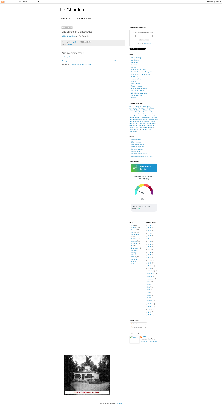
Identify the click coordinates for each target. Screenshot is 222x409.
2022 (149, 236)
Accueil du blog (136, 58)
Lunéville (154, 118)
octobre (150, 276)
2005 (149, 315)
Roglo (147, 127)
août (149, 281)
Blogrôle (134, 81)
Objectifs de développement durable (142, 156)
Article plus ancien (118, 61)
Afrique (133, 257)
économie (69, 44)
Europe (133, 238)
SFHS (138, 129)
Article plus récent (67, 61)
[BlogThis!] (83, 42)
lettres (133, 232)
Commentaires (137, 327)
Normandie (134, 259)
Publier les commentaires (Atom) (80, 64)
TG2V (150, 129)
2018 (149, 247)
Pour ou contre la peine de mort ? (141, 74)
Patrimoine (142, 125)
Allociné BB (135, 76)
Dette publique (135, 151)
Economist (146, 112)
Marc (144, 337)
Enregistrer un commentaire (73, 57)
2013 (149, 260)
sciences (134, 241)
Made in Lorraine (136, 86)
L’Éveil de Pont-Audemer (150, 114)
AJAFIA (132, 106)
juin (148, 287)
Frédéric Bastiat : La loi (138, 69)
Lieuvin (132, 118)
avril (148, 292)
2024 (149, 230)
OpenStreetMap (151, 123)
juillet (149, 284)
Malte (145, 120)
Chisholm (145, 110)
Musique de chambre (136, 121)
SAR (151, 127)
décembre (150, 271)
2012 (149, 263)
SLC (146, 129)
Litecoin (133, 67)
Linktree (137, 118)
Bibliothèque (150, 108)
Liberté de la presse (137, 147)
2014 (149, 258)
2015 (149, 255)
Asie (132, 245)
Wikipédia (133, 131)
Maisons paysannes (136, 120)
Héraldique (134, 62)
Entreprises (134, 248)
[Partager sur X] (85, 42)
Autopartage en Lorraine (139, 88)
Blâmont (132, 110)
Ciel (150, 110)
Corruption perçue (137, 149)
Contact (133, 98)
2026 (149, 225)
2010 (149, 268)
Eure (139, 114)
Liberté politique (136, 140)
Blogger (119, 403)
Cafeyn (138, 110)
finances (134, 250)
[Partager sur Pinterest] (90, 42)
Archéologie (133, 108)
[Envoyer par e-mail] (81, 42)
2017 (149, 249)
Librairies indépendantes (139, 93)
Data (140, 112)
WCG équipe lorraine (138, 91)
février (149, 298)
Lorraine (134, 227)
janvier (149, 300)
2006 (149, 312)
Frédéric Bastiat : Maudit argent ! (141, 72)
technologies (135, 234)
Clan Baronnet (135, 84)
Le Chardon (72, 9)
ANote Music (146, 106)
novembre (150, 273)
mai (148, 290)
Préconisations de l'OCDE (139, 154)
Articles (134, 324)
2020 (149, 241)
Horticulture (138, 116)
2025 (149, 228)
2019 (149, 244)
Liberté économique (137, 144)
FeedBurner (147, 43)
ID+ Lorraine (147, 116)
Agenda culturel (136, 79)
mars (149, 295)
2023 (149, 233)
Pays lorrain (150, 125)
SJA (142, 129)
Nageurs (146, 121)
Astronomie (141, 108)
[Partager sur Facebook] (87, 42)
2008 (149, 307)
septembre (150, 279)
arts (132, 225)
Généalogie (135, 60)
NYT (137, 123)
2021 (149, 239)
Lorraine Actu (146, 118)
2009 (149, 304)
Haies (131, 116)
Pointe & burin (134, 127)
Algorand (134, 65)
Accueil (93, 61)
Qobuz (142, 127)
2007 (149, 309)
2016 (149, 252)
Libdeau (154, 116)
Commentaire (134, 112)
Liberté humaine (136, 142)
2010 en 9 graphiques (69, 36)
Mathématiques (153, 120)
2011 (149, 266)
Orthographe (133, 125)
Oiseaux (142, 123)
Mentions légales (136, 95)
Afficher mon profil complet (148, 341)
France (133, 230)
